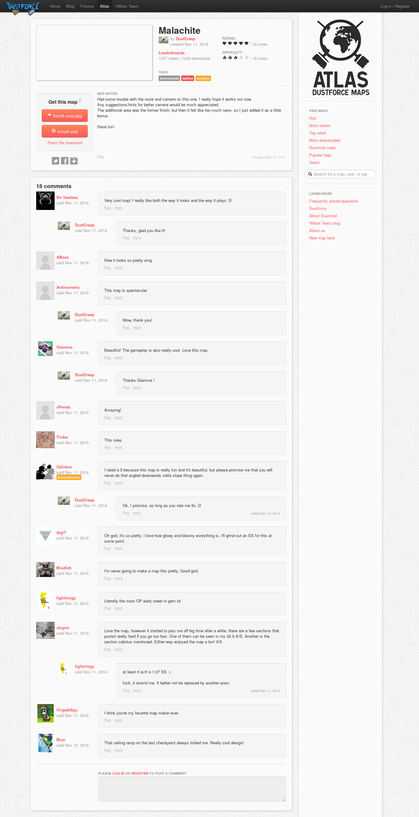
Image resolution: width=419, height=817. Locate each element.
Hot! (313, 118)
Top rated (317, 133)
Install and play (67, 115)
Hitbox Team (127, 6)
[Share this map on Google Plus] (74, 161)
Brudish (63, 568)
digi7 (61, 532)
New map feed (323, 238)
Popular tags (320, 155)
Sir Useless (67, 197)
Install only (67, 131)
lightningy (66, 598)
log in (118, 773)
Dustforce (317, 208)
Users (314, 162)
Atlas (104, 6)
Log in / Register (395, 6)
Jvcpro (62, 627)
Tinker (62, 437)
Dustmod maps (322, 147)
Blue (60, 739)
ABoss (62, 257)
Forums (87, 6)
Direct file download (65, 142)
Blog (70, 6)
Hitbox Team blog (324, 223)
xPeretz (63, 407)
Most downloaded (324, 140)
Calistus (64, 467)
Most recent (319, 125)
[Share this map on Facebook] (65, 161)
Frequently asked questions (333, 201)
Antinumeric (68, 287)
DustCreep (185, 38)
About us (317, 230)
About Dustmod (323, 216)
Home (55, 6)
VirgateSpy (66, 710)
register (139, 773)
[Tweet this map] (56, 161)
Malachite (180, 30)
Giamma (64, 347)
